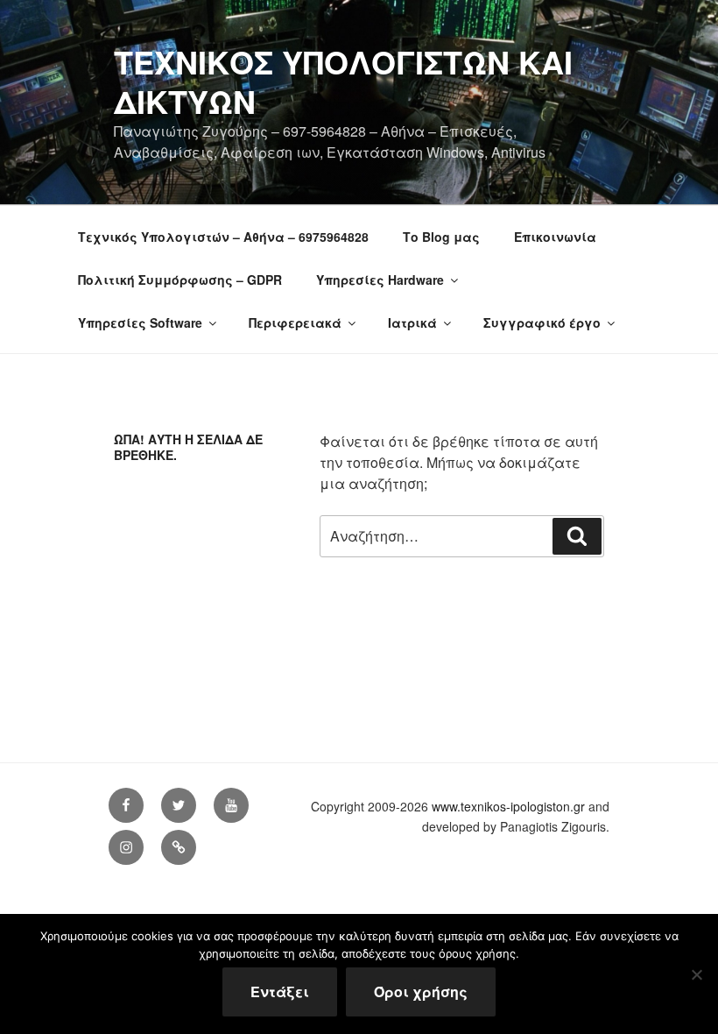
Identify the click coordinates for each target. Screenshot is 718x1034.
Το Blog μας (441, 236)
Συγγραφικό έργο (542, 322)
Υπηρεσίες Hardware (380, 279)
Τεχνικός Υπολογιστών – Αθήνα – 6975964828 (223, 236)
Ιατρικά (412, 322)
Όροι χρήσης (421, 991)
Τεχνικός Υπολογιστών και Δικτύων (343, 81)
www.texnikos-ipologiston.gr (508, 806)
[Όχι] (696, 974)
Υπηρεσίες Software (140, 322)
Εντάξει (279, 991)
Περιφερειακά (295, 322)
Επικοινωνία (555, 236)
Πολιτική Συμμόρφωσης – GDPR (180, 279)
